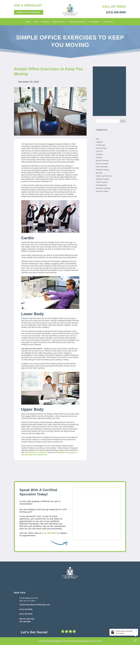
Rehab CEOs (55, 641)
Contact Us (108, 22)
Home (28, 22)
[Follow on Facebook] (62, 631)
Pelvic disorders (102, 167)
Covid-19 (99, 151)
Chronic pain (100, 145)
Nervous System (102, 164)
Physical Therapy (102, 170)
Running (99, 173)
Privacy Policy (83, 641)
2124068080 (60, 452)
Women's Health (102, 191)
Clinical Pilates (101, 148)
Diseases (99, 154)
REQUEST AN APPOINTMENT (28, 12)
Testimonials (94, 22)
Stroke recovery (102, 182)
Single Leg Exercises (104, 176)
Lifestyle (99, 157)
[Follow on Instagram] (66, 631)
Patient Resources (76, 22)
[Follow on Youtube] (70, 631)
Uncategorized (101, 185)
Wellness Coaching (103, 188)
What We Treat (58, 22)
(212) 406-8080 (49, 533)
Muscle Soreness (102, 160)
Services (45, 22)
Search (123, 121)
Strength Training (102, 179)
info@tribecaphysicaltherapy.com (34, 605)
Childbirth (99, 142)
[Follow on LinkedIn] (74, 631)
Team (36, 22)
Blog (97, 139)
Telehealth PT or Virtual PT (36, 452)
